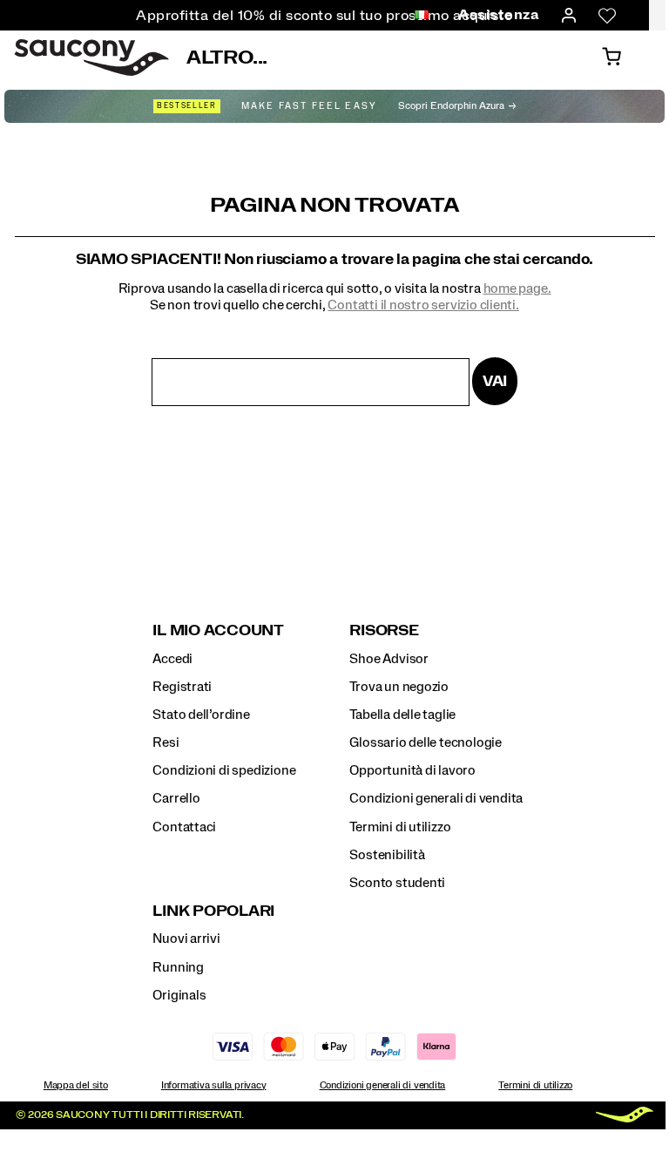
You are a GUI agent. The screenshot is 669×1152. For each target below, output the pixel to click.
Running (178, 967)
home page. (517, 288)
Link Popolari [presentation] (213, 911)
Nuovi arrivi (186, 938)
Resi (165, 742)
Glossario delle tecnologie (425, 742)
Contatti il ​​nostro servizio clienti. (423, 305)
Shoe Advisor (388, 659)
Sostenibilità (386, 855)
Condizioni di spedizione (223, 770)
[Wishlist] (607, 15)
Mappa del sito (76, 1085)
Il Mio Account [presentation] (218, 630)
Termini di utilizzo (399, 827)
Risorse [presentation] (383, 630)
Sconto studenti (397, 883)
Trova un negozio (399, 687)
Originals (179, 995)
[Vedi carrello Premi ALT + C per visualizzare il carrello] (611, 57)
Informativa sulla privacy (214, 1085)
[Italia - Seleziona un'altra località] (421, 15)
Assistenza (498, 15)
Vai (495, 381)
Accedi (172, 659)
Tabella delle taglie (402, 715)
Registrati (182, 687)
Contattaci (184, 827)
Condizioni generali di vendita (436, 798)
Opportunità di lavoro (412, 770)
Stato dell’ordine (200, 715)
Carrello (175, 798)
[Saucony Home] (91, 57)
